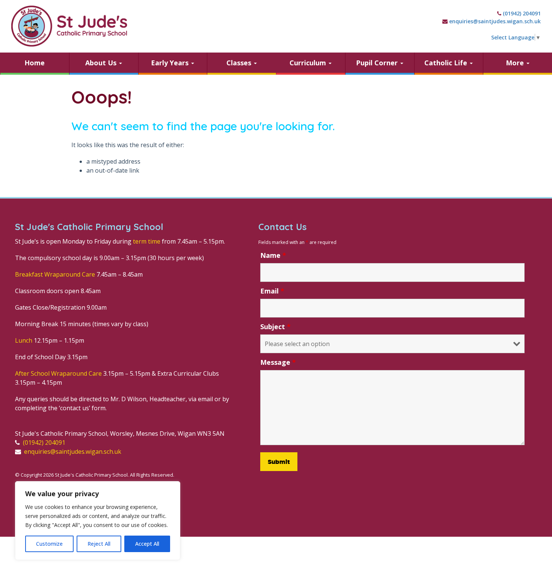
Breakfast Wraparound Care (55, 274)
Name (273, 255)
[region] (97, 520)
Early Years (170, 62)
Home (34, 62)
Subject (275, 326)
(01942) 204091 (522, 13)
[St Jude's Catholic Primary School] (69, 26)
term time (146, 241)
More (516, 62)
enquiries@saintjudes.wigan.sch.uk (495, 21)
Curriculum (309, 62)
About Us (101, 62)
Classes (239, 62)
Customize (49, 543)
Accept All (147, 543)
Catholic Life (446, 62)
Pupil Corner (378, 62)
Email (272, 291)
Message (278, 362)
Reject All (98, 543)
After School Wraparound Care (58, 373)
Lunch (23, 340)
